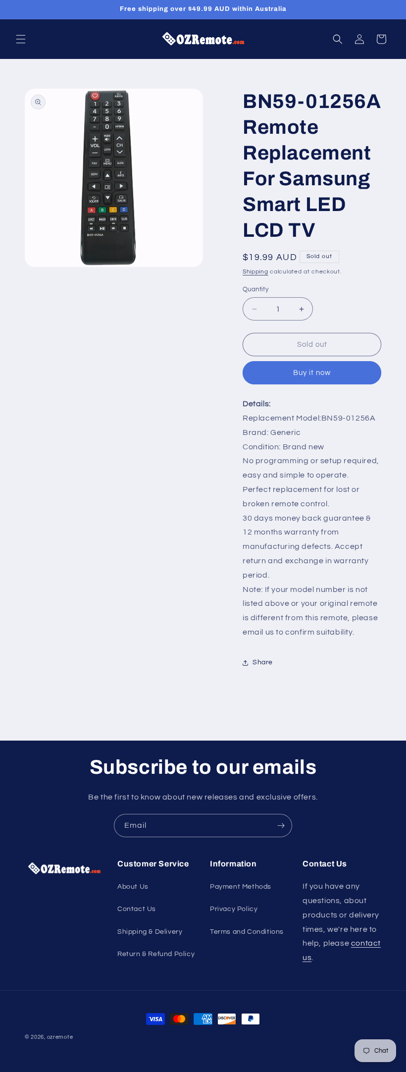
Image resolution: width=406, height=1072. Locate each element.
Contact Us (136, 909)
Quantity (255, 289)
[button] (21, 39)
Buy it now (312, 372)
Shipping (255, 271)
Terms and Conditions (247, 931)
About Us (133, 886)
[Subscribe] (281, 825)
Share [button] (263, 662)
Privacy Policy (233, 909)
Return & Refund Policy (156, 954)
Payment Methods (240, 886)
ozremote (60, 1037)
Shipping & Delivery (149, 931)
